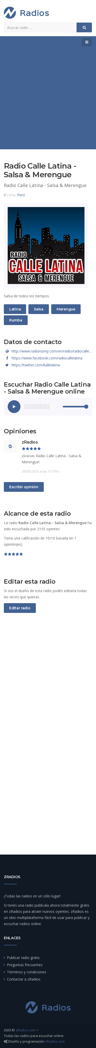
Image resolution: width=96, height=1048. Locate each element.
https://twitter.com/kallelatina (36, 365)
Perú (21, 194)
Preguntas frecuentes (24, 964)
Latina (15, 309)
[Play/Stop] (14, 406)
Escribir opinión (23, 487)
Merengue (65, 309)
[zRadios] (26, 13)
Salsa (40, 309)
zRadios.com (25, 1030)
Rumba (15, 320)
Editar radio (19, 608)
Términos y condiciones (26, 971)
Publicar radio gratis (23, 957)
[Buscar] (84, 27)
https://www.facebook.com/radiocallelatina (47, 358)
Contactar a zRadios (23, 979)
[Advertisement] (48, 99)
